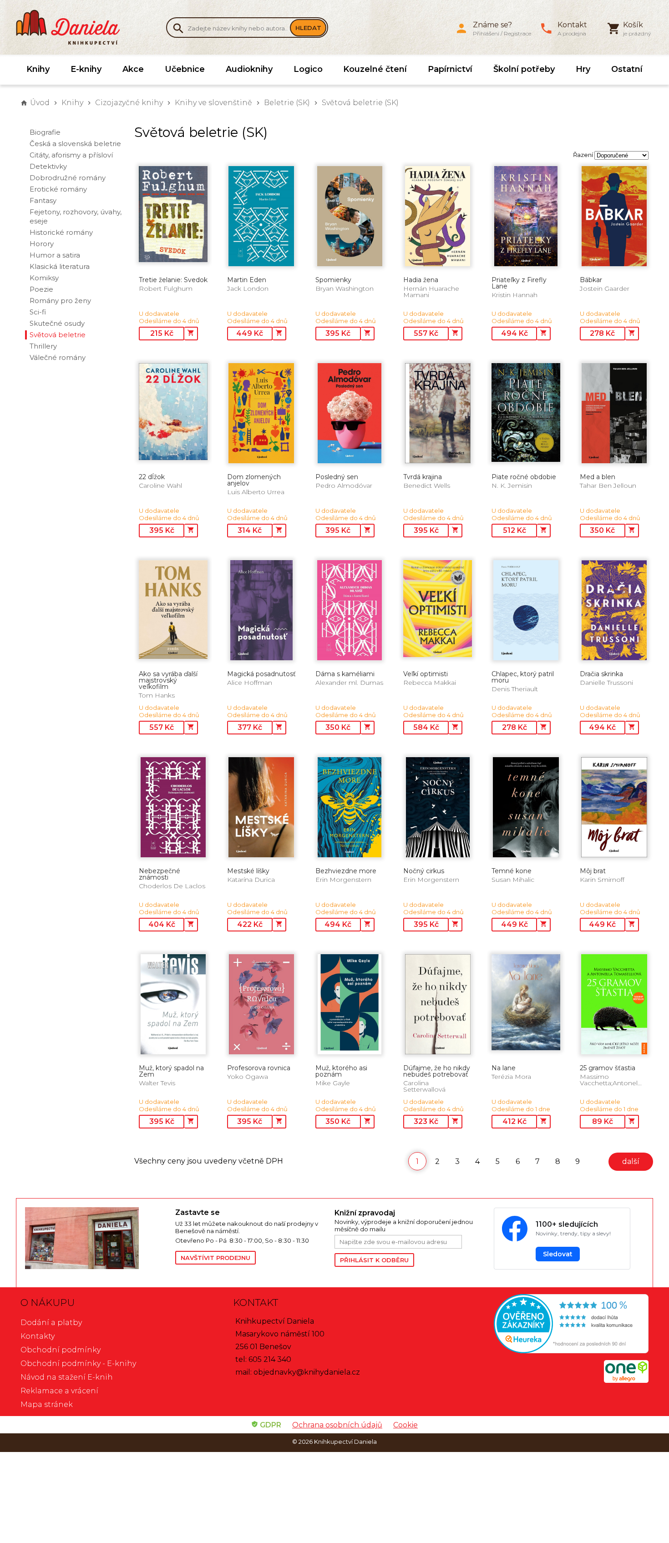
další (630, 1161)
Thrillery (43, 346)
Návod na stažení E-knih (66, 1377)
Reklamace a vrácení (59, 1390)
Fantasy (43, 200)
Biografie (45, 132)
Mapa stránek (46, 1404)
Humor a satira (55, 255)
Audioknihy (249, 69)
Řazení (583, 154)
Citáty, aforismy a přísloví (71, 155)
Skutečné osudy (57, 323)
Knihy (38, 69)
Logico (308, 69)
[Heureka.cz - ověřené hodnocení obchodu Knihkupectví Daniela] (547, 1325)
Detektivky (48, 166)
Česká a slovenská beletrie (75, 143)
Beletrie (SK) (287, 102)
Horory (42, 243)
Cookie (405, 1425)
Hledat (308, 27)
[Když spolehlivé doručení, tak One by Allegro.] (626, 1380)
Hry (583, 69)
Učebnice (185, 69)
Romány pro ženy (60, 300)
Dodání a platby (51, 1322)
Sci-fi (38, 312)
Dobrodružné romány (68, 177)
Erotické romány (58, 189)
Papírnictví (450, 69)
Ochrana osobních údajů (337, 1425)
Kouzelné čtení (375, 69)
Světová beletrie (58, 334)
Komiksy (44, 277)
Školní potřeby (524, 69)
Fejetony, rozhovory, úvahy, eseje (76, 216)
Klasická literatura (60, 266)
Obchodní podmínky (60, 1350)
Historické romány (61, 232)
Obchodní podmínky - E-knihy (78, 1363)
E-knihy (86, 69)
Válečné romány (58, 357)
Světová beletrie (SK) (360, 102)
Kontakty (37, 1336)
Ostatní (627, 69)
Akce (133, 69)
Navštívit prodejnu (215, 1257)
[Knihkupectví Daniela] (73, 27)
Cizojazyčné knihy (129, 102)
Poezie (41, 289)
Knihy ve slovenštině (213, 102)
